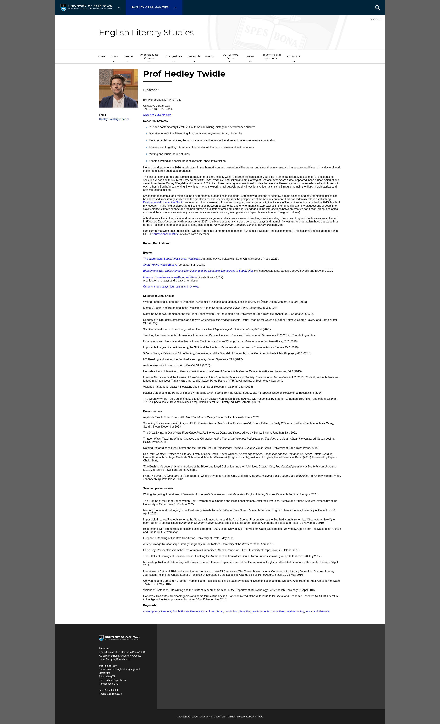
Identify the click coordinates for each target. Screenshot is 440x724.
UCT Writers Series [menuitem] (230, 56)
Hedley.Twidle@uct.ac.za (114, 119)
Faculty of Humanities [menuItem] (150, 7)
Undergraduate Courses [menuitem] (149, 56)
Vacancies (376, 19)
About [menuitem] (114, 56)
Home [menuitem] (101, 56)
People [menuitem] (128, 56)
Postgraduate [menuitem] (174, 56)
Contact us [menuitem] (294, 56)
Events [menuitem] (209, 56)
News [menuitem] (250, 56)
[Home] (86, 7)
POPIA (252, 716)
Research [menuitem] (194, 56)
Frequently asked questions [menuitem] (271, 56)
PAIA (260, 716)
